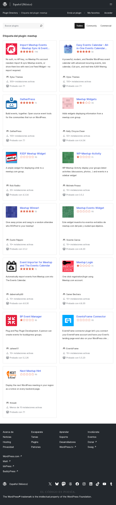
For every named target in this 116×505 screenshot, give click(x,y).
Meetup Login (85, 262)
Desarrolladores (67, 442)
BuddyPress (10, 471)
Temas (34, 436)
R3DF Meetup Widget (33, 153)
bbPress (8, 466)
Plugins (34, 442)
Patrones (36, 447)
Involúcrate (93, 432)
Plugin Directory (10, 13)
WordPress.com (12, 456)
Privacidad (8, 447)
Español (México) (18, 484)
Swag (92, 447)
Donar (92, 442)
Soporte (63, 436)
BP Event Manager (31, 316)
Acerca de (8, 432)
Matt (7, 461)
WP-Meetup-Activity (89, 153)
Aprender (64, 432)
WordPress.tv (67, 447)
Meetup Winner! (29, 207)
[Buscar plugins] (41, 26)
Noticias (7, 436)
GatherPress (27, 99)
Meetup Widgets (87, 99)
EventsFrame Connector (91, 316)
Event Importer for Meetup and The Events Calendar (36, 264)
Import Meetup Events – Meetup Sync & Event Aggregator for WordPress (36, 46)
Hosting (7, 442)
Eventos (92, 436)
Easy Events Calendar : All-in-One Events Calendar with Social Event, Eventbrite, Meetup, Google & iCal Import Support (93, 46)
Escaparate (37, 432)
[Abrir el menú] (111, 4)
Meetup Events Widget (90, 207)
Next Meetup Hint (30, 370)
